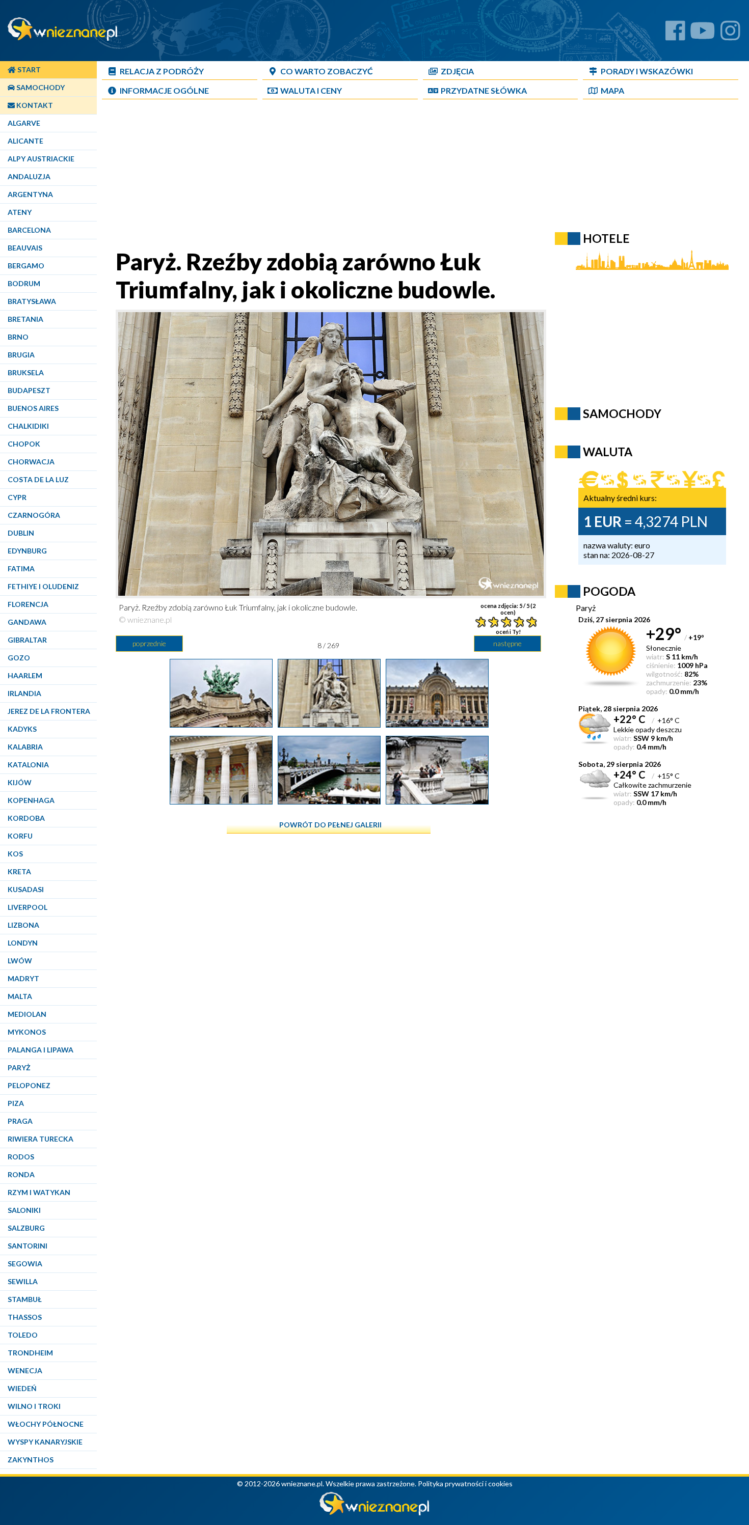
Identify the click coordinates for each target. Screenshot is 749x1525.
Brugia (21, 354)
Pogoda (609, 591)
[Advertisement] (349, 176)
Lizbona (23, 925)
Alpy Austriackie (41, 158)
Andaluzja (29, 176)
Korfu (20, 835)
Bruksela (26, 372)
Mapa (612, 90)
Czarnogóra (34, 515)
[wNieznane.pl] (374, 1512)
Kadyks (22, 729)
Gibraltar (27, 639)
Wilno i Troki (34, 1406)
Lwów (20, 960)
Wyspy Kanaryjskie (45, 1441)
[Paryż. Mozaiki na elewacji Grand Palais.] (221, 800)
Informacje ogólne (164, 90)
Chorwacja (31, 461)
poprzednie (149, 643)
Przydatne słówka (484, 90)
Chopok (24, 443)
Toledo (23, 1334)
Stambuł (25, 1299)
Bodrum (24, 283)
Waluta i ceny (311, 90)
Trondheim (30, 1352)
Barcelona (29, 230)
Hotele (606, 238)
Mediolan (27, 1014)
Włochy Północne (46, 1424)
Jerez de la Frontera (49, 711)
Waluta (607, 452)
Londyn (23, 942)
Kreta (19, 871)
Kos (15, 853)
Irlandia (24, 693)
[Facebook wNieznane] (675, 34)
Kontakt (34, 105)
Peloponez (29, 1085)
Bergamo (26, 265)
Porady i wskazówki (647, 71)
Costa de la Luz (38, 479)
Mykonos (27, 1032)
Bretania (25, 319)
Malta (20, 996)
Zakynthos (31, 1459)
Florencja (28, 604)
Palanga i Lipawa (40, 1049)
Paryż (19, 1067)
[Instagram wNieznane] (730, 34)
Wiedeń (22, 1388)
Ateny (20, 212)
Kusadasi (26, 889)
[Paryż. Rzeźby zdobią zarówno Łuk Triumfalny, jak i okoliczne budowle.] (329, 723)
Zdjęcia (457, 71)
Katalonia (28, 764)
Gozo (19, 657)
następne (507, 643)
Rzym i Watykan (39, 1192)
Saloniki (24, 1210)
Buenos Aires (33, 408)
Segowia (25, 1263)
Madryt (23, 978)
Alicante (25, 140)
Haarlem (25, 675)
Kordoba (26, 818)
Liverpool (27, 907)
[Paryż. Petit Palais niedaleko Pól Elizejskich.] (437, 723)
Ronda (21, 1174)
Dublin (21, 533)
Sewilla (23, 1281)
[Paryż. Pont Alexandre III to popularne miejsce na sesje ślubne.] (437, 800)
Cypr (17, 497)
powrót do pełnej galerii (330, 824)
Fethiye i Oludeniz (43, 586)
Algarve (24, 123)
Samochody (40, 87)
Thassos (25, 1317)
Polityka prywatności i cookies (465, 1483)
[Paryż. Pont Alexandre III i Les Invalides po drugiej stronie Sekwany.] (329, 800)
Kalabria (25, 746)
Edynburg (27, 550)
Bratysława (32, 301)
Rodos (21, 1156)
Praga (20, 1121)
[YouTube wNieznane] (702, 34)
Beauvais (25, 247)
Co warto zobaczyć (326, 71)
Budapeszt (29, 390)
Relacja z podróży (162, 71)
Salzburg (26, 1228)
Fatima (21, 568)
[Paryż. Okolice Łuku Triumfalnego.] (221, 723)
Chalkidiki (28, 426)
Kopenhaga (31, 800)
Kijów (20, 782)
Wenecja (25, 1370)
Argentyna (30, 194)
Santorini (27, 1245)
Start (28, 69)
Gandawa (27, 622)
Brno (18, 336)
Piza (16, 1103)
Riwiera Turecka (40, 1138)
